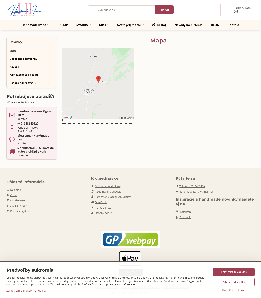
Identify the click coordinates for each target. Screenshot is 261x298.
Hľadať (164, 10)
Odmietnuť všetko (233, 282)
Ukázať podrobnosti (234, 290)
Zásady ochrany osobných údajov (26, 290)
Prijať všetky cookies (234, 272)
